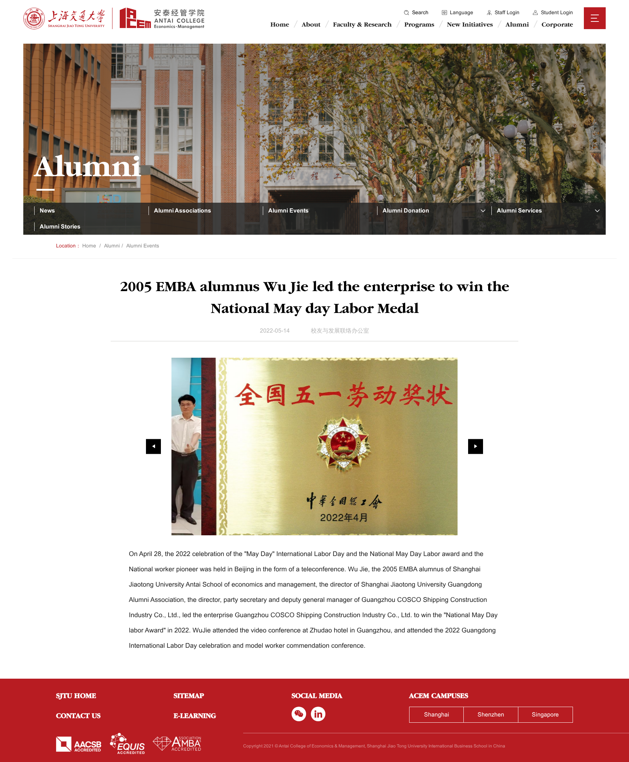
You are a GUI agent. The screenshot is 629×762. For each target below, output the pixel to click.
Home (279, 25)
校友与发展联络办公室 (340, 331)
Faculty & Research (362, 25)
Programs (419, 25)
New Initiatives (470, 25)
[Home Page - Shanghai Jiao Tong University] (64, 18)
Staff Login (507, 12)
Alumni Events (142, 246)
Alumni (517, 25)
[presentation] (153, 446)
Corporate (557, 25)
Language (461, 12)
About (311, 25)
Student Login (557, 12)
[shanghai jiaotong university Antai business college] (158, 18)
